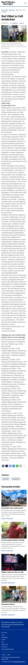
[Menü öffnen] (25, 3)
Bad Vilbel (11, 10)
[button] (3, 466)
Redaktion (15, 23)
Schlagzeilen (15, 479)
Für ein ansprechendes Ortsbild (12, 540)
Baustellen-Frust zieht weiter (12, 508)
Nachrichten (4, 10)
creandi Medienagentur (19, 661)
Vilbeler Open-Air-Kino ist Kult (12, 572)
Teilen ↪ (22, 23)
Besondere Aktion (8, 604)
